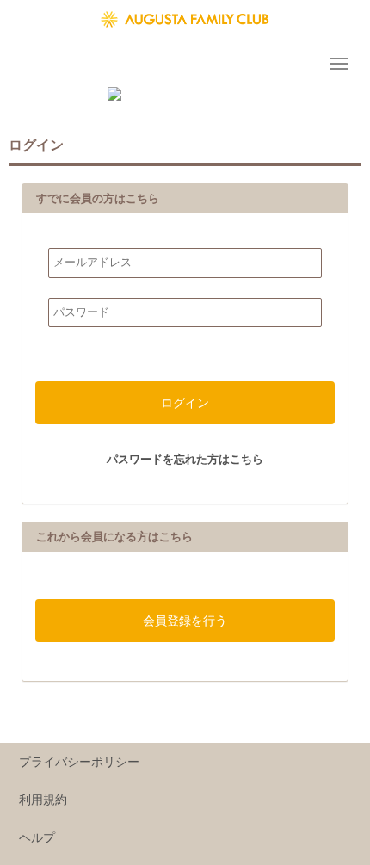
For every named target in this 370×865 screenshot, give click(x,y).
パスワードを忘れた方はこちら (185, 460)
